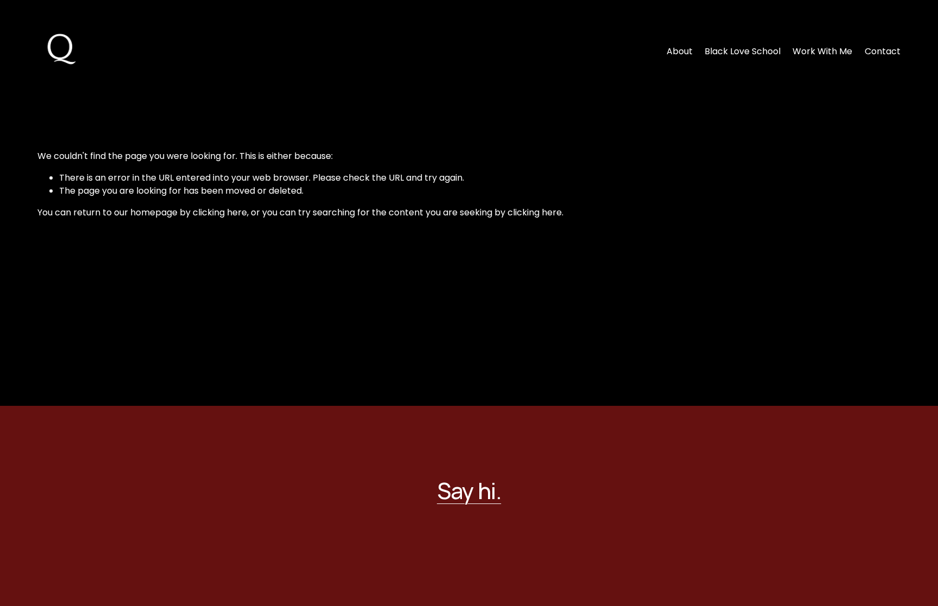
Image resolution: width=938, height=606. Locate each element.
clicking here (220, 212)
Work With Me (822, 51)
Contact (883, 51)
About (680, 51)
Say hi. (469, 490)
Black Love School (743, 51)
